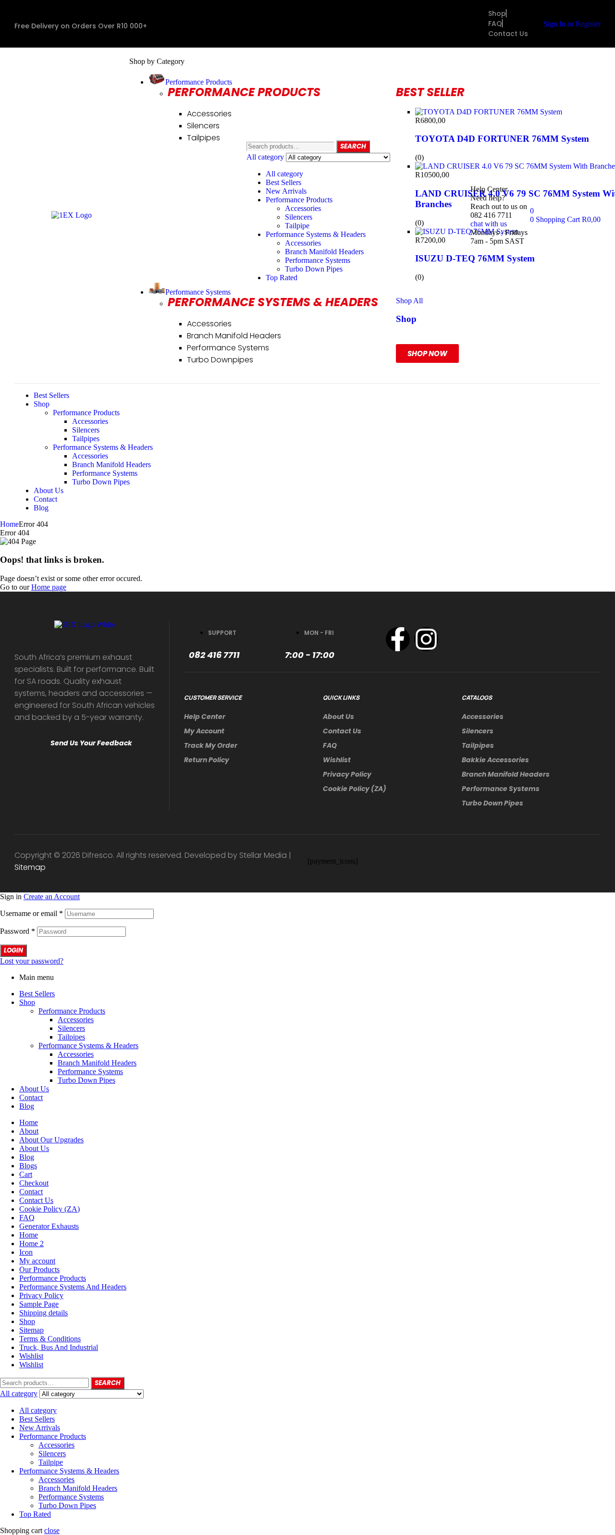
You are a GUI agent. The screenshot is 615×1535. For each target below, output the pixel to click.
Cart (25, 1174)
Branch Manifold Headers (324, 252)
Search (353, 146)
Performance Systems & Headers (316, 234)
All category (284, 174)
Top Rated (281, 277)
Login (13, 950)
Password (17, 931)
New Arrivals (286, 191)
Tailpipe (297, 226)
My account (204, 731)
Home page (48, 587)
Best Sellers (283, 182)
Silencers (298, 217)
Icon (26, 1252)
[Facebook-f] (398, 639)
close (52, 1530)
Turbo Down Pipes (314, 269)
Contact (31, 1097)
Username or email (31, 913)
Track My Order (210, 745)
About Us (338, 716)
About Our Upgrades (51, 1140)
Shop (27, 1002)
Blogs (28, 1166)
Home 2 (31, 1243)
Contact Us (342, 731)
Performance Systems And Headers (72, 1287)
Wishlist (337, 760)
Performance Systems (317, 260)
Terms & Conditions (50, 1339)
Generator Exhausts (49, 1226)
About (28, 1131)
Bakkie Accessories (495, 760)
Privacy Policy (347, 774)
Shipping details (43, 1313)
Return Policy (206, 760)
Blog (26, 1106)
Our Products (39, 1269)
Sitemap (30, 867)
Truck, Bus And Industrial (58, 1347)
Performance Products (299, 200)
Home (9, 524)
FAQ (330, 745)
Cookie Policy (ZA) (354, 788)
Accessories (303, 208)
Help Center (204, 716)
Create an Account (52, 896)
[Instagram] (426, 639)
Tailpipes (478, 745)
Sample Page (39, 1304)
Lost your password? (31, 961)
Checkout (34, 1183)
